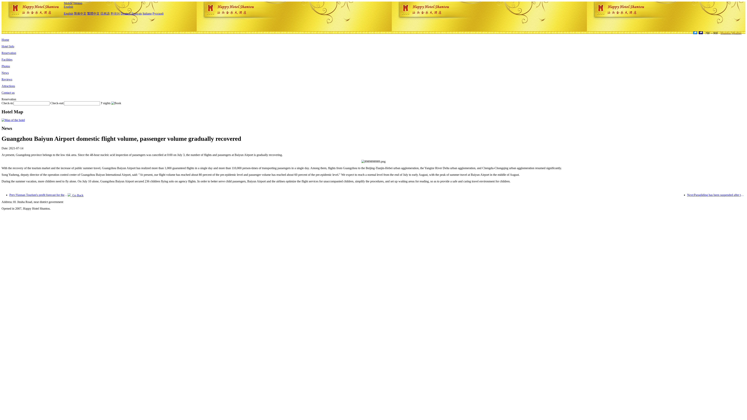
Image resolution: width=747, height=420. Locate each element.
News (5, 72)
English (68, 6)
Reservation (9, 53)
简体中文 (80, 13)
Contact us (8, 92)
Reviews (7, 79)
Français (137, 13)
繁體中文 (93, 13)
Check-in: (8, 103)
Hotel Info (8, 46)
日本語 (105, 13)
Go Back (77, 195)
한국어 (115, 13)
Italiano (147, 13)
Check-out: (57, 103)
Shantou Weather (731, 33)
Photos (6, 66)
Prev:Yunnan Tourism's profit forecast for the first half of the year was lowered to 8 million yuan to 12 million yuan (38, 195)
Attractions (8, 86)
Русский (158, 13)
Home (5, 39)
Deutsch (126, 13)
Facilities (7, 59)
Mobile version (73, 3)
